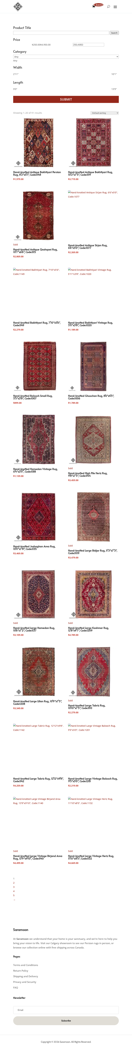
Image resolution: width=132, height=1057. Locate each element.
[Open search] (108, 6)
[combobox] (15, 60)
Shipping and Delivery (25, 976)
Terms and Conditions (25, 965)
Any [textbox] (15, 60)
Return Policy (20, 970)
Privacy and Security (24, 981)
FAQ (15, 987)
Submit (66, 99)
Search (114, 32)
